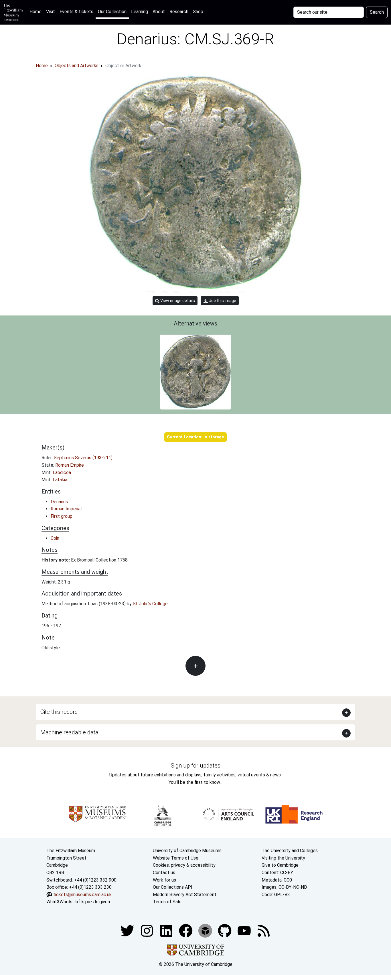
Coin (55, 538)
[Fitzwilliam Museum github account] (225, 930)
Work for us (164, 880)
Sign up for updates (195, 765)
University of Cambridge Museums (187, 850)
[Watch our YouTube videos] (244, 930)
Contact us (164, 872)
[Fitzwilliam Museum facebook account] (167, 930)
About (159, 11)
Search (377, 12)
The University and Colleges (290, 850)
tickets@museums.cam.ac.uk (82, 894)
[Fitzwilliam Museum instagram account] (147, 930)
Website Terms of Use (175, 858)
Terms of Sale (167, 901)
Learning (139, 11)
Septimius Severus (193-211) (83, 457)
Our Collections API (172, 887)
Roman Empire (69, 465)
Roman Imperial (66, 509)
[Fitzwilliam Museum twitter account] (128, 930)
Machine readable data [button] (69, 732)
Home (36, 11)
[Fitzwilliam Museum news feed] (263, 930)
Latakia (60, 479)
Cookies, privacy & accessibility (184, 865)
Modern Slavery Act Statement (184, 894)
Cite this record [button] (59, 711)
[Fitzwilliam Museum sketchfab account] (206, 930)
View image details (177, 300)
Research (178, 11)
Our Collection (112, 11)
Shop (198, 11)
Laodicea (62, 472)
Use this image (222, 300)
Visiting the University (283, 858)
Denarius (59, 501)
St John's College (150, 603)
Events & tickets (76, 11)
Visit (50, 11)
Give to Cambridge (280, 865)
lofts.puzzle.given (92, 901)
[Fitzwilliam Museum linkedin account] (186, 930)
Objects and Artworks (76, 65)
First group (61, 516)
